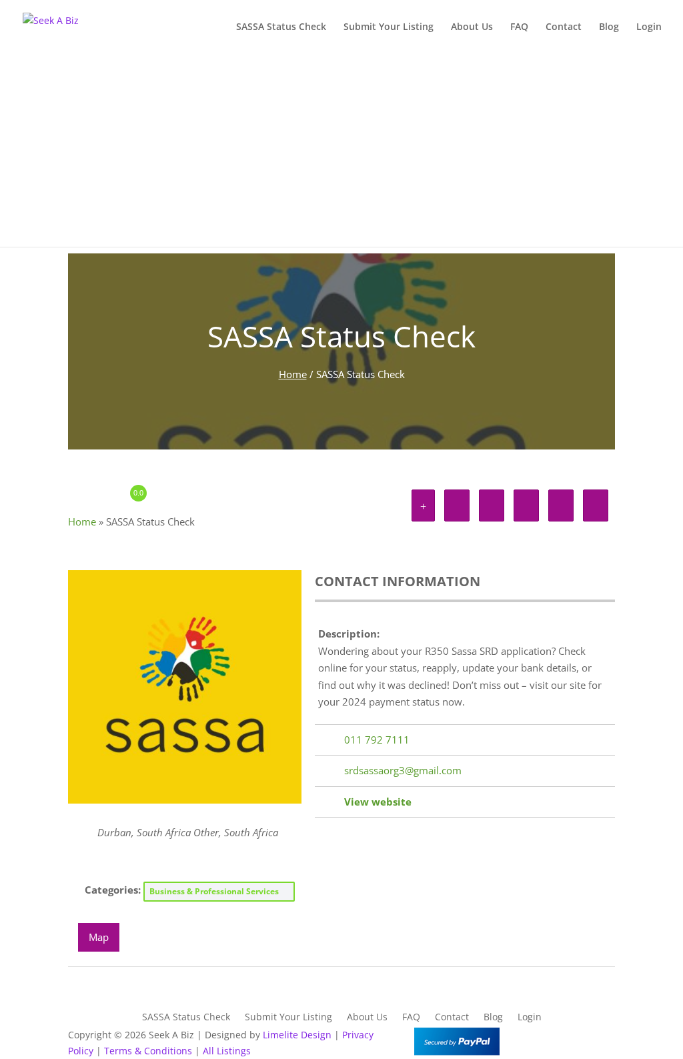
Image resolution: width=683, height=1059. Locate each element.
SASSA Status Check (281, 27)
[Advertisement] (341, 153)
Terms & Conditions (148, 1050)
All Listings (227, 1050)
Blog (609, 27)
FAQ (519, 27)
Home (293, 374)
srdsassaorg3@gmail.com (403, 770)
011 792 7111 (377, 739)
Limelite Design (297, 1034)
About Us (472, 27)
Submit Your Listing (389, 27)
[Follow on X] (577, 1037)
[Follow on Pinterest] (604, 1037)
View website (378, 801)
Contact (564, 27)
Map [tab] (99, 937)
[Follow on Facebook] (551, 1037)
